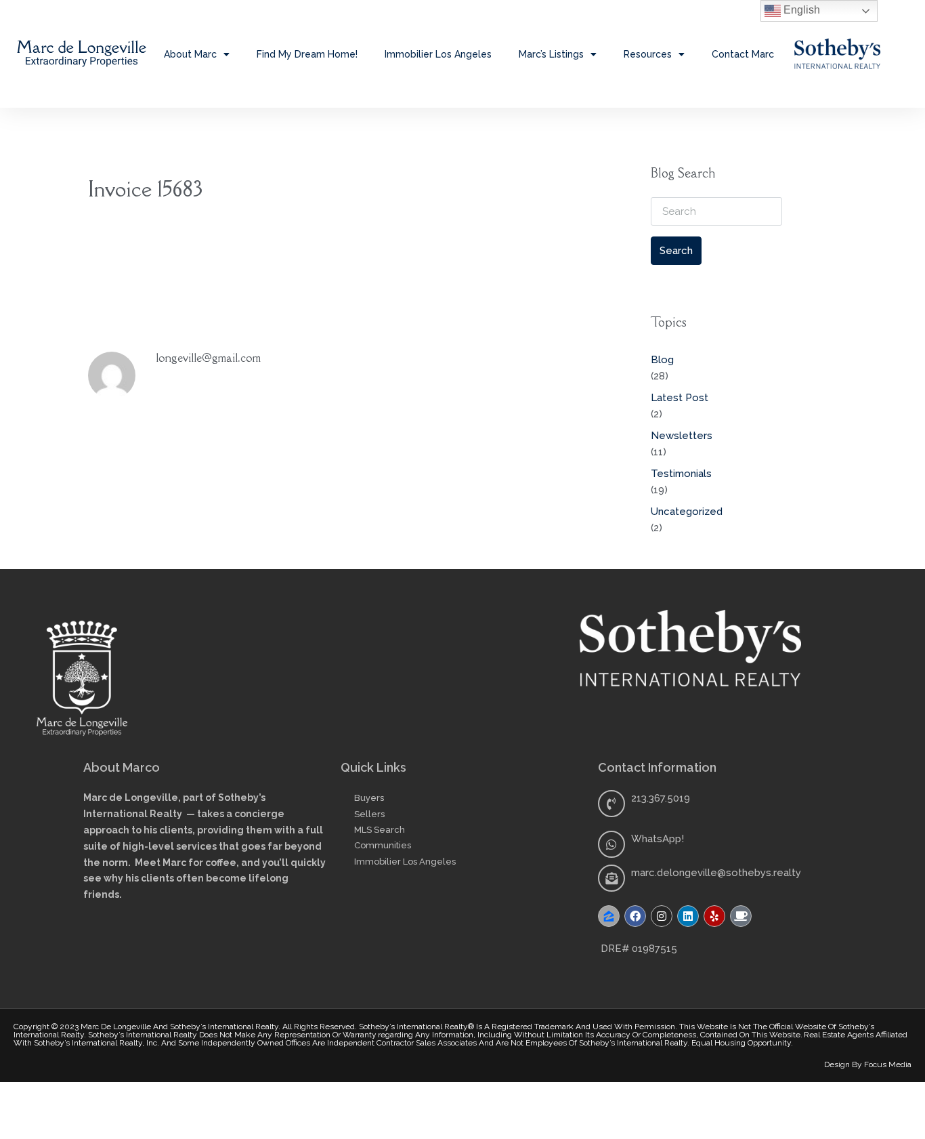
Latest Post (679, 398)
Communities (382, 845)
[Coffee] (741, 916)
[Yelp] (714, 916)
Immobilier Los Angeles (438, 54)
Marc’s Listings (551, 54)
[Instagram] (661, 916)
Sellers (369, 814)
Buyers (369, 798)
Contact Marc (743, 54)
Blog (662, 360)
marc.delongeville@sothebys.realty (716, 873)
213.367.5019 (660, 798)
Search (676, 251)
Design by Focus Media (867, 1064)
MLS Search (379, 830)
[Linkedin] (688, 916)
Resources (648, 54)
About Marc (190, 54)
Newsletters (681, 436)
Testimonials (681, 474)
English (800, 10)
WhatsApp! (657, 839)
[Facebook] (635, 916)
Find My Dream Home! (307, 54)
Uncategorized (687, 511)
